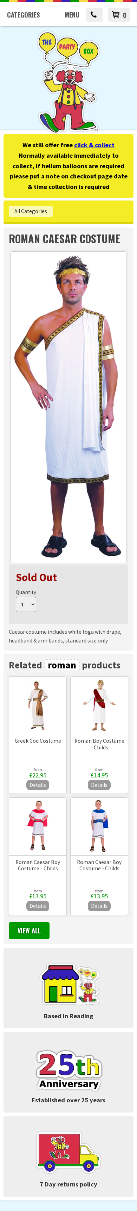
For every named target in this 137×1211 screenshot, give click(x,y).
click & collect (94, 145)
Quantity (26, 592)
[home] (68, 133)
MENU (72, 14)
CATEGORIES (23, 14)
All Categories (30, 211)
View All (29, 930)
